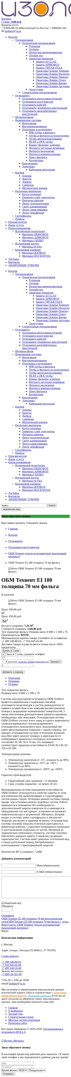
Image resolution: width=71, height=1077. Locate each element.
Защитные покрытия (41, 58)
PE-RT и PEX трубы (41, 141)
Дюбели (27, 181)
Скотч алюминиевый (34, 206)
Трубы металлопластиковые (45, 138)
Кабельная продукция (42, 169)
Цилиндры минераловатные (45, 52)
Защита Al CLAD (46, 61)
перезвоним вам (11, 509)
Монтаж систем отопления (24, 1020)
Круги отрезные (31, 194)
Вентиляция (29, 123)
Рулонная (34, 46)
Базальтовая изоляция (27, 249)
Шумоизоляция (24, 117)
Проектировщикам (19, 228)
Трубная (34, 49)
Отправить (7, 915)
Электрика (28, 166)
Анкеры (27, 175)
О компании (15, 1010)
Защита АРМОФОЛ (47, 64)
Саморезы (28, 185)
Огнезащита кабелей (34, 104)
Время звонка (9, 1070)
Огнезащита (22, 95)
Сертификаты (23, 215)
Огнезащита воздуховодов (37, 101)
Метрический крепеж (34, 188)
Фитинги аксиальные (41, 151)
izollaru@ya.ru (13, 31)
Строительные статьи (21, 1016)
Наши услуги (16, 225)
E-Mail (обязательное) (49, 871)
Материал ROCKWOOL (36, 255)
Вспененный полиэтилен (30, 231)
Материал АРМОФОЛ (35, 237)
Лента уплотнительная (35, 203)
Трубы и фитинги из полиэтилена (49, 135)
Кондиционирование (34, 126)
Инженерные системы (28, 120)
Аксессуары (36, 89)
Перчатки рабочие (33, 200)
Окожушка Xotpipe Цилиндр (52, 73)
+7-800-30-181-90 (11, 974)
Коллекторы (36, 160)
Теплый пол (36, 55)
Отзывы (13, 684)
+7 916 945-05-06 (11, 965)
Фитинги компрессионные (44, 154)
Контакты (14, 262)
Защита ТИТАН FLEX (49, 67)
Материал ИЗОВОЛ (33, 252)
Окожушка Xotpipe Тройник (52, 70)
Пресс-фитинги (38, 157)
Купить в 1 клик (11, 650)
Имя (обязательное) (48, 865)
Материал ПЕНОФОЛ (35, 234)
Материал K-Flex (32, 246)
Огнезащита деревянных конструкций (44, 107)
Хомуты (27, 178)
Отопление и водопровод (37, 129)
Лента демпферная (33, 212)
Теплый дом (15, 1013)
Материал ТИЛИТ (33, 240)
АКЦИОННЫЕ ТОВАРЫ (23, 265)
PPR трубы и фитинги (42, 132)
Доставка (13, 259)
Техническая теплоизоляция (38, 43)
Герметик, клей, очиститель (38, 197)
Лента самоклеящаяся (34, 209)
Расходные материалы (28, 191)
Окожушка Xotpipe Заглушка (53, 86)
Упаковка (13, 681)
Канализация (29, 163)
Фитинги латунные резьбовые (47, 148)
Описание (14, 678)
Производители (17, 222)
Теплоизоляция (24, 40)
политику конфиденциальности (33, 661)
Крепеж (19, 172)
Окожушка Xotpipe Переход (52, 77)
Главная (13, 528)
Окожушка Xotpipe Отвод (51, 80)
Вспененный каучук (27, 243)
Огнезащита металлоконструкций (42, 98)
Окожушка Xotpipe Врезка (51, 83)
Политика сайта (17, 1023)
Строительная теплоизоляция (39, 92)
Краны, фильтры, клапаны (44, 144)
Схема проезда (10, 956)
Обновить (7, 906)
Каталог (13, 36)
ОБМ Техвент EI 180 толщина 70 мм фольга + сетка (38, 921)
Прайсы (19, 218)
